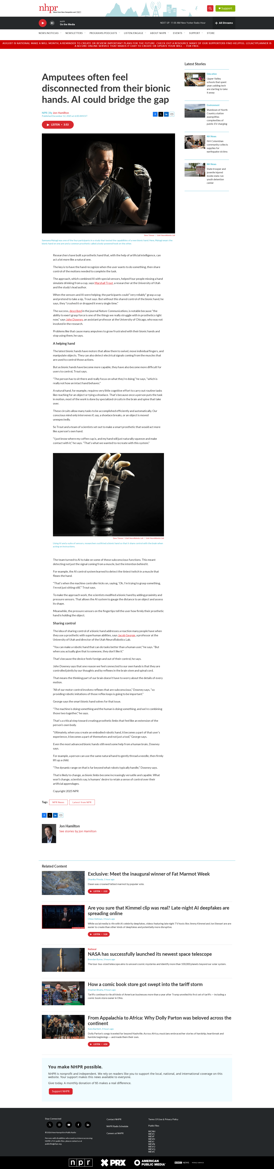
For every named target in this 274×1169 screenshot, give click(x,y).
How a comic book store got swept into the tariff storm (145, 984)
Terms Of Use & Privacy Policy (163, 1119)
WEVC (151, 1134)
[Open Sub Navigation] (61, 33)
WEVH (151, 1139)
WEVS (151, 1151)
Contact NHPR (114, 1119)
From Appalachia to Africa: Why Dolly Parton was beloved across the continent (159, 1020)
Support (226, 8)
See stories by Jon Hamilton (77, 831)
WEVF (151, 1136)
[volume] (52, 23)
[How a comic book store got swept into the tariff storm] (63, 993)
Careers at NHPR (115, 1133)
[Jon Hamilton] (49, 833)
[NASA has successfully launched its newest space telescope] (63, 960)
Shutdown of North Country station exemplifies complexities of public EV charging (217, 116)
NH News (211, 136)
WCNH (151, 1131)
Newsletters (74, 33)
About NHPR (158, 33)
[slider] (57, 23)
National (92, 949)
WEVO (151, 1146)
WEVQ (151, 1149)
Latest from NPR (82, 802)
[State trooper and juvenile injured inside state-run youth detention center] (195, 170)
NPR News (58, 802)
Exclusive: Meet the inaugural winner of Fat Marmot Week (149, 873)
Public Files (153, 1125)
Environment (213, 105)
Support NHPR (60, 1091)
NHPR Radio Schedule (117, 1126)
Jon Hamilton (61, 113)
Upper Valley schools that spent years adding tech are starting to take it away (217, 85)
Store (211, 33)
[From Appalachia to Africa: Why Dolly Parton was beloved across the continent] (63, 1027)
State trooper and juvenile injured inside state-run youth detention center (216, 175)
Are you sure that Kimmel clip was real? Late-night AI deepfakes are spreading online (158, 910)
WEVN (151, 1144)
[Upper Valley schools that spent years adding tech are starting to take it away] (195, 79)
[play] (42, 23)
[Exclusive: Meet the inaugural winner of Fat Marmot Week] (63, 883)
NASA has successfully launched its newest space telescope (150, 953)
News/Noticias (49, 33)
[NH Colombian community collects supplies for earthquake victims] (195, 142)
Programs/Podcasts (103, 33)
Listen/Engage (133, 33)
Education (212, 73)
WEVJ (151, 1141)
